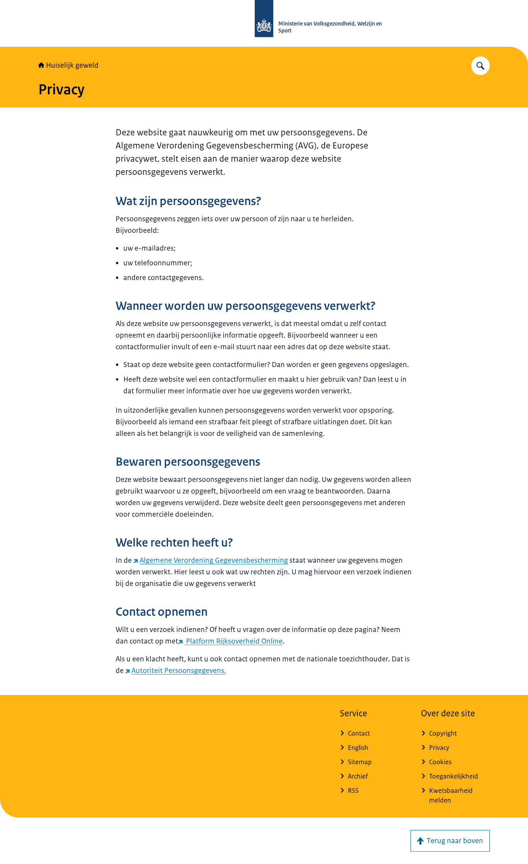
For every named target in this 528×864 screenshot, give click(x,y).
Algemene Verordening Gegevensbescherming (214, 560)
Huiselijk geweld (72, 65)
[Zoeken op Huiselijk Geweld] (480, 65)
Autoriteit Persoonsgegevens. (178, 670)
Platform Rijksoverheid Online (233, 641)
